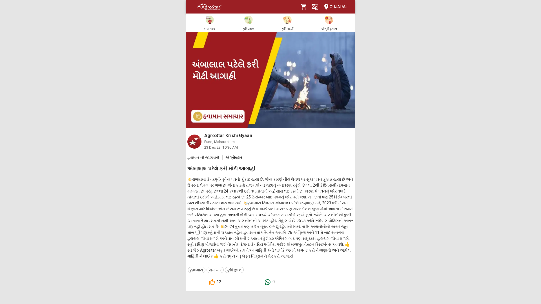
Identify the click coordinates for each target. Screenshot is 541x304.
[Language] (315, 6)
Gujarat (339, 7)
